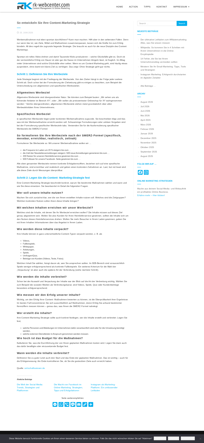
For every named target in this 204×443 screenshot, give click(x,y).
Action (133, 7)
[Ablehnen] (200, 438)
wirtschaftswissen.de (34, 368)
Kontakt (162, 7)
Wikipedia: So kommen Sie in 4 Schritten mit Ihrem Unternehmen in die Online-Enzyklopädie (162, 50)
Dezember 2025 (148, 138)
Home (119, 7)
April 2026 (146, 120)
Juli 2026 (145, 106)
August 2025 (147, 156)
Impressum (180, 7)
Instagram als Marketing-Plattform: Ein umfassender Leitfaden (104, 387)
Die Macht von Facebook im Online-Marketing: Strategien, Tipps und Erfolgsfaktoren (68, 387)
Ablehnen (173, 438)
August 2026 (147, 102)
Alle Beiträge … (148, 86)
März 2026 (146, 124)
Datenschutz (188, 438)
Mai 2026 (145, 115)
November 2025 (148, 142)
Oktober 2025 (147, 147)
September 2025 (149, 151)
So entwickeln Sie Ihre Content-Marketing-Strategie (53, 22)
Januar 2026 (147, 133)
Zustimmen (160, 438)
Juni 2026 (145, 111)
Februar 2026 (147, 129)
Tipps (147, 7)
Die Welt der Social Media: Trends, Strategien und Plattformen (30, 387)
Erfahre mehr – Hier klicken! (151, 195)
